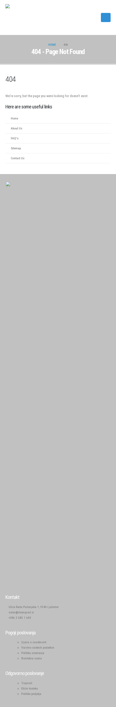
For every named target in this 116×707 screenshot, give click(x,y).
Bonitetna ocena (31, 658)
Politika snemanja (32, 653)
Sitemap (16, 148)
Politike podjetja (31, 694)
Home (14, 118)
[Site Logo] (18, 17)
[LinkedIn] (93, 17)
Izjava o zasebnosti (33, 642)
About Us (16, 128)
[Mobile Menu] (106, 17)
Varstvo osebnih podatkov (37, 647)
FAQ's (15, 138)
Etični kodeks (29, 688)
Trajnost (26, 683)
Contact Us (18, 158)
